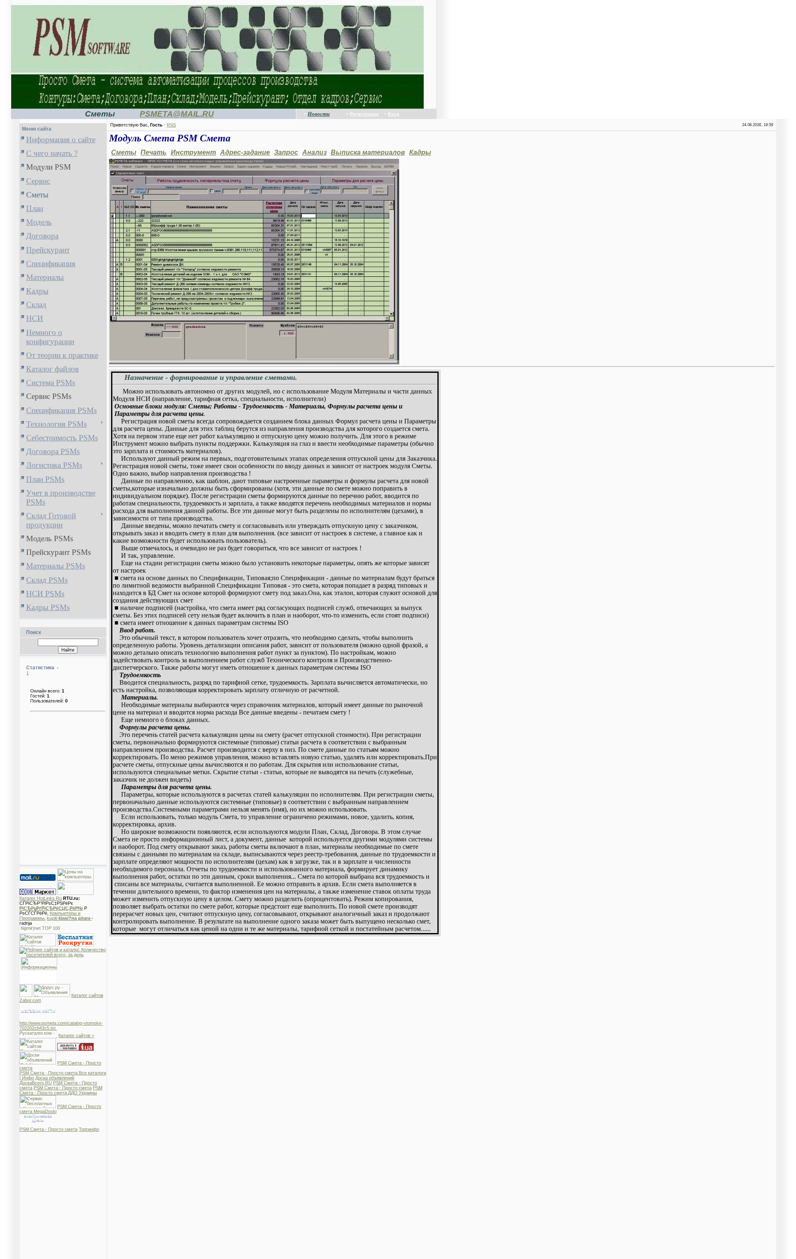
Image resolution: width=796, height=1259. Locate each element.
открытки (38, 980)
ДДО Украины (82, 1092)
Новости (319, 114)
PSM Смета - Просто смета (49, 1072)
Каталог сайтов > (76, 1035)
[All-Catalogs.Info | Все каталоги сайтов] (39, 968)
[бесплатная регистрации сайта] (75, 944)
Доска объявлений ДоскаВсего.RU (46, 1080)
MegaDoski (45, 1111)
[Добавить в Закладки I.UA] (75, 1049)
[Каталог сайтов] (25, 995)
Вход (393, 114)
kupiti (69, 918)
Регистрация (364, 114)
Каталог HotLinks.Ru (40, 898)
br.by (38, 977)
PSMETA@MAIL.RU (177, 113)
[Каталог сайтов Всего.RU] (37, 1049)
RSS (171, 124)
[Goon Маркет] (37, 893)
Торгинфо (89, 1129)
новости (38, 973)
